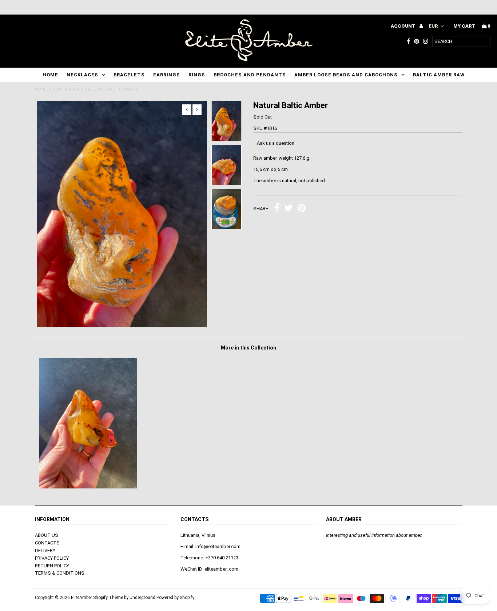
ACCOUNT (404, 26)
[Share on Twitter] (288, 209)
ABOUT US (46, 535)
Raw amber (66, 89)
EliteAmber (81, 597)
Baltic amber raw (439, 74)
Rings (196, 74)
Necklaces (82, 74)
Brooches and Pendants (250, 74)
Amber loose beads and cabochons (346, 74)
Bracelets (129, 74)
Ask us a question (275, 143)
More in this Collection (248, 348)
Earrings (166, 74)
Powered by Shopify (175, 597)
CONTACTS (47, 543)
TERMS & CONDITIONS (59, 573)
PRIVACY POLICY (52, 558)
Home (50, 74)
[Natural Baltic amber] (88, 487)
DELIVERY (45, 550)
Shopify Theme (108, 597)
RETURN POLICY (52, 565)
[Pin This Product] (302, 209)
